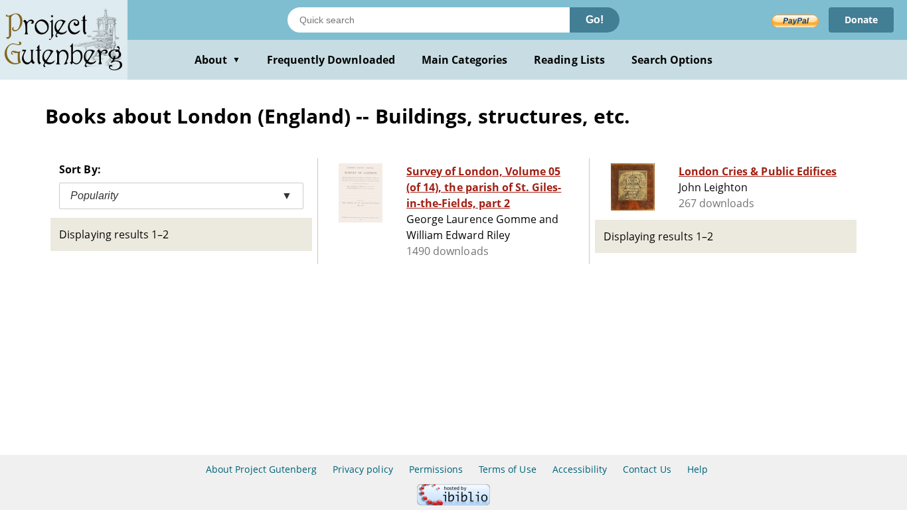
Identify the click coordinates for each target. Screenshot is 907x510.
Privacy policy (363, 469)
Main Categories (465, 59)
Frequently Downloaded (331, 59)
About (217, 59)
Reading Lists (569, 59)
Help (697, 469)
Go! (595, 19)
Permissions (436, 469)
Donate (861, 19)
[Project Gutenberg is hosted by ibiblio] (453, 501)
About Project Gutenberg (261, 469)
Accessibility (580, 469)
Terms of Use (507, 469)
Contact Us (647, 469)
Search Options (672, 59)
